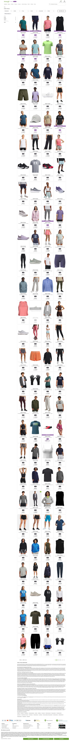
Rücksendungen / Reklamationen (28, 725)
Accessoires (55, 705)
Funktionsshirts (59, 713)
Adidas (36, 713)
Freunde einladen (4, 725)
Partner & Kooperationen (5, 728)
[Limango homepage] (6, 1)
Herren (5, 19)
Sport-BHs (25, 678)
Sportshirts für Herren (25, 714)
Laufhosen (40, 714)
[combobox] (57, 4)
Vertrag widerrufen (26, 728)
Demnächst (49, 725)
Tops (40, 679)
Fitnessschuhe (53, 713)
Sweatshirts (26, 713)
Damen (5, 18)
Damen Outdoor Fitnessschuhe (47, 714)
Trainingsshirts (19, 716)
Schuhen (64, 679)
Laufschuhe (24, 716)
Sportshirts (19, 714)
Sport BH (28, 716)
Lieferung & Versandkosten (27, 724)
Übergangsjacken (31, 713)
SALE (5, 22)
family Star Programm (5, 724)
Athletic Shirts (61, 714)
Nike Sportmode (48, 713)
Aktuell (49, 724)
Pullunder (22, 713)
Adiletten (39, 713)
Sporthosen (54, 679)
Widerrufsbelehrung (15, 725)
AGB (13, 724)
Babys (38, 725)
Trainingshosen (36, 714)
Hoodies (18, 713)
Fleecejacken (25, 695)
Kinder (5, 17)
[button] (64, 1)
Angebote (38, 724)
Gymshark (43, 713)
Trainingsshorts (55, 714)
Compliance (14, 728)
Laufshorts (57, 679)
